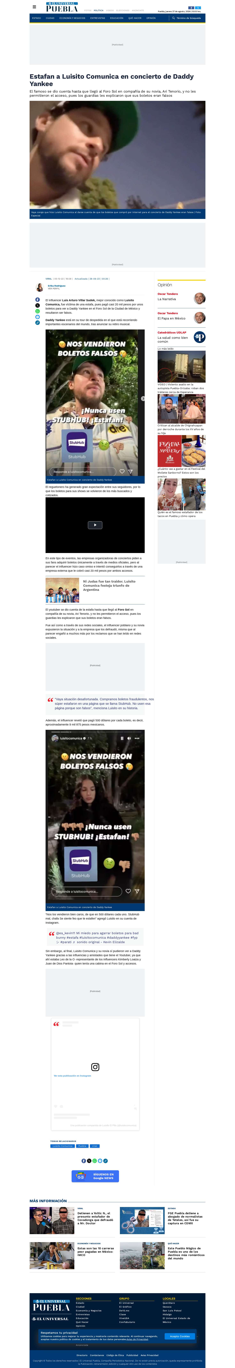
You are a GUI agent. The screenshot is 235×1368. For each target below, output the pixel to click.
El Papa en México (171, 318)
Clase (122, 1314)
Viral (49, 278)
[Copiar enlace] (37, 322)
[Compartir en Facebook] (37, 299)
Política (98, 10)
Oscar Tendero (168, 293)
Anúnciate (138, 10)
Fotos (87, 10)
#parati (65, 942)
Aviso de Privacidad (137, 1339)
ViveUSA (124, 1318)
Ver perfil (54, 288)
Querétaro (169, 1303)
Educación (116, 18)
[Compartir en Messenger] (37, 317)
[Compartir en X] (37, 305)
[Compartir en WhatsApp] (37, 311)
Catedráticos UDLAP (172, 332)
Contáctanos (97, 1355)
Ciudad (50, 18)
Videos (110, 10)
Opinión (151, 18)
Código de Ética (115, 1355)
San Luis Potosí (172, 1310)
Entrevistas (97, 18)
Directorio (82, 1355)
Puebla (82, 1146)
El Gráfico (125, 1306)
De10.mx (124, 1310)
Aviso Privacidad (149, 1355)
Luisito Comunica (62, 1146)
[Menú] (34, 7)
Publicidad (132, 1355)
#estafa (72, 937)
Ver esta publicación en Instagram (72, 1075)
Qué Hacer (134, 18)
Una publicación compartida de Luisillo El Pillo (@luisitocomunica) (103, 1125)
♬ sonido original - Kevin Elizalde (99, 942)
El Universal (126, 1303)
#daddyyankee (118, 937)
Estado (36, 18)
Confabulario (127, 1322)
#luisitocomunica (92, 937)
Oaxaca (167, 1306)
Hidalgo (167, 1314)
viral (94, 1146)
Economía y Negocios (72, 18)
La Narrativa (167, 299)
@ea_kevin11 (65, 933)
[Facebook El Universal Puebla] (191, 7)
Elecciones (122, 10)
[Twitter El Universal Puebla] (198, 7)
